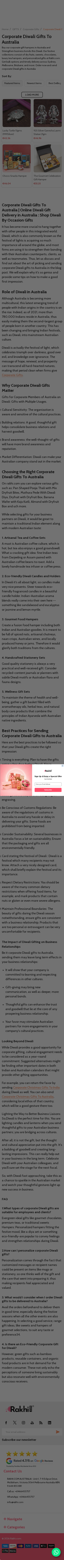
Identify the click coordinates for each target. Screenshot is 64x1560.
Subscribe (48, 790)
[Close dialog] (62, 766)
